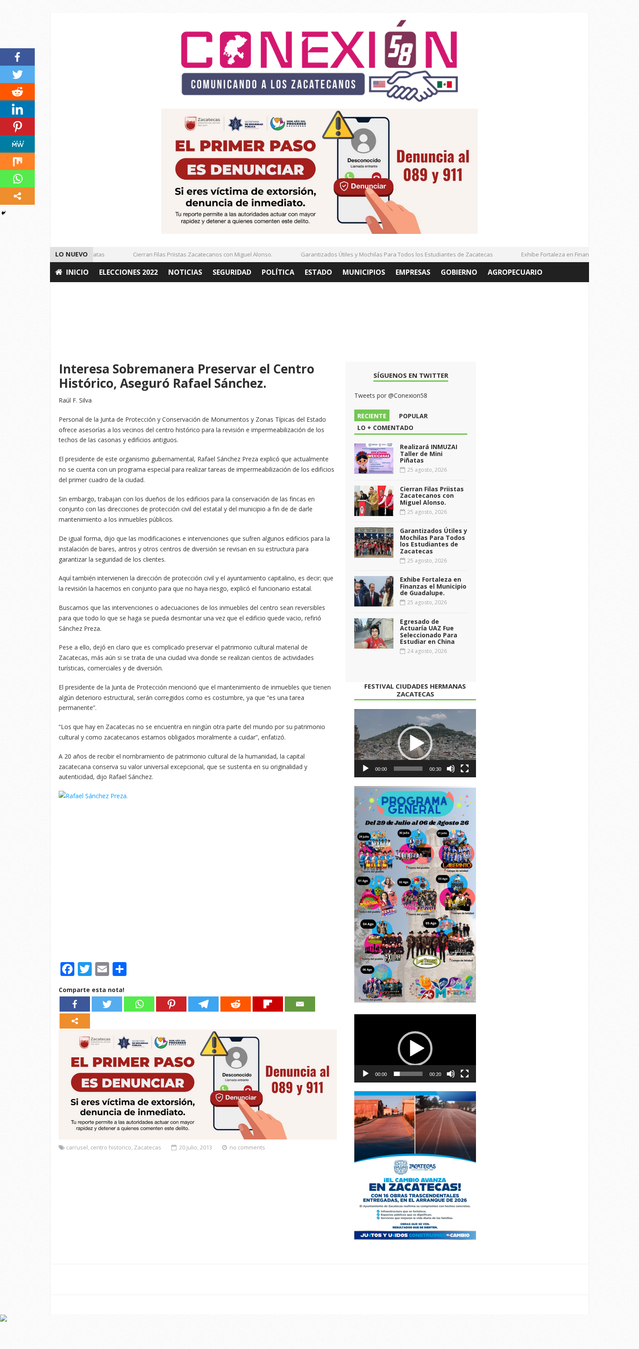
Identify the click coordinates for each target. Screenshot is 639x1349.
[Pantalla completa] (464, 768)
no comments (247, 1147)
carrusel (77, 1147)
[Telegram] (203, 1004)
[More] (75, 1021)
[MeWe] (17, 144)
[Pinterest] (171, 1004)
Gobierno (459, 272)
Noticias (185, 272)
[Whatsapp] (139, 1004)
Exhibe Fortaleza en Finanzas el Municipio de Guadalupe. (433, 586)
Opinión (71, 292)
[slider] (408, 768)
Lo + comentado (385, 427)
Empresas (413, 272)
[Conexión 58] (319, 61)
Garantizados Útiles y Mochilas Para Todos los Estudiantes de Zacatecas (383, 254)
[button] (415, 743)
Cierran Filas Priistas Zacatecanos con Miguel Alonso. (189, 254)
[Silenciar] (450, 768)
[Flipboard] (268, 1004)
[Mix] (17, 161)
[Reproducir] (365, 768)
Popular (413, 416)
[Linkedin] (17, 109)
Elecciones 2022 (128, 272)
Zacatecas (147, 1147)
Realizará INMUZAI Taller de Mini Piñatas (428, 453)
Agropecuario (515, 272)
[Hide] (3, 213)
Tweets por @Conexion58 (390, 395)
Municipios (364, 272)
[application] (415, 743)
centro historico (110, 1147)
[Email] (300, 1004)
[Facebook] (75, 1004)
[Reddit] (235, 1004)
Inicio (77, 272)
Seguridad (232, 272)
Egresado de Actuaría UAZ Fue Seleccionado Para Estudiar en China (428, 631)
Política (278, 272)
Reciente (371, 416)
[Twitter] (107, 1004)
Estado (318, 272)
